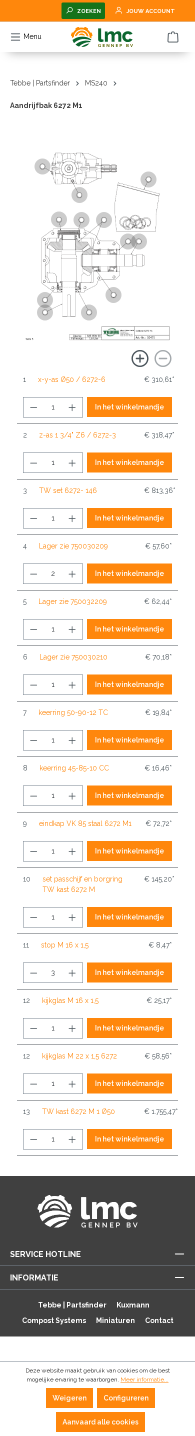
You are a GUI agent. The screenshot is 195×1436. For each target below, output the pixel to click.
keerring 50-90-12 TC (73, 712)
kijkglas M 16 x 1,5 (70, 1000)
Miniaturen (115, 1320)
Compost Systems (54, 1320)
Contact (159, 1320)
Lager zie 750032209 (72, 602)
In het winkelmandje (129, 407)
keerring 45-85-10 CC (74, 768)
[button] (45, 312)
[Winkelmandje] (173, 37)
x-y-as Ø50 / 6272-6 (72, 380)
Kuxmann (133, 1305)
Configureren (126, 1398)
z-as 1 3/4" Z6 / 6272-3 (77, 435)
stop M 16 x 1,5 (64, 945)
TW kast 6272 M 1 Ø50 (78, 1112)
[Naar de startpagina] (102, 37)
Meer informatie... (144, 1379)
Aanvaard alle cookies (100, 1422)
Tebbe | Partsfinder (72, 1305)
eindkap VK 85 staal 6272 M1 (85, 824)
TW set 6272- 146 (68, 490)
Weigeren (69, 1398)
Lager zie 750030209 (73, 546)
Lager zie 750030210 (74, 657)
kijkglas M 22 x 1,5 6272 (79, 1056)
